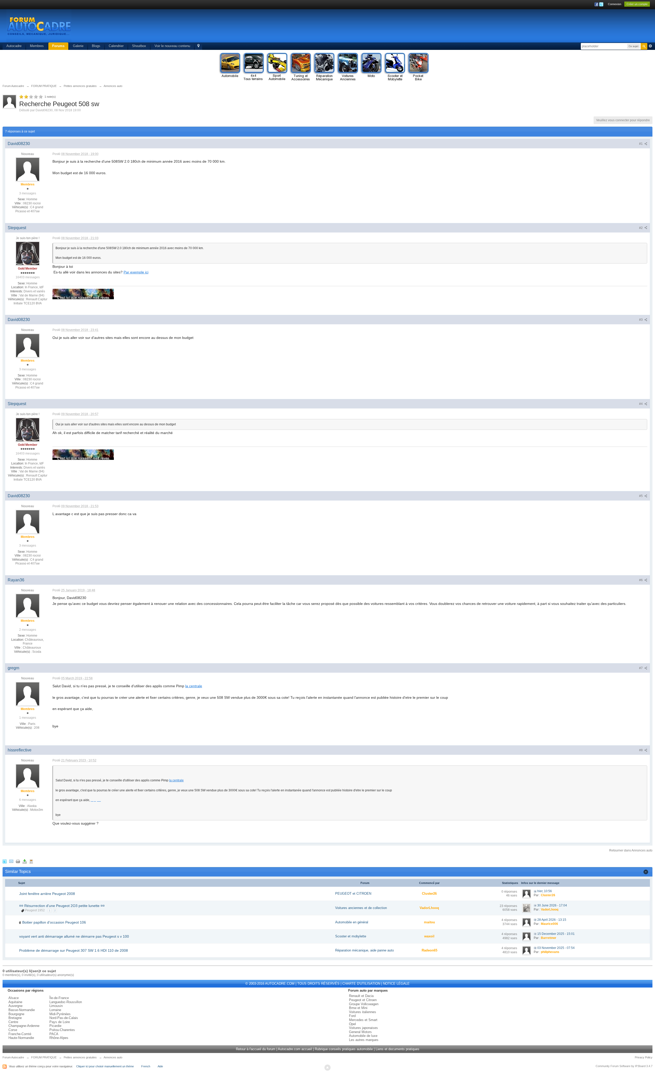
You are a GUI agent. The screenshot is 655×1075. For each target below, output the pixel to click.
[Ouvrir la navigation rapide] (198, 46)
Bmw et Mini (358, 1008)
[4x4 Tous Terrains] (253, 67)
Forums (58, 46)
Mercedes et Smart (363, 1020)
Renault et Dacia (361, 996)
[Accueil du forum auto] (38, 25)
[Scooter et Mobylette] (395, 67)
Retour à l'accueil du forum (255, 1049)
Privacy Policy (643, 1057)
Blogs (96, 46)
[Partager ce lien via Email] (11, 861)
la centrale (193, 686)
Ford (352, 1016)
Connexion (614, 4)
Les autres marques (363, 1040)
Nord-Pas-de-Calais (63, 1018)
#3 (641, 320)
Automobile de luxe (363, 1036)
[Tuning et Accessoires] (300, 67)
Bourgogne (16, 1014)
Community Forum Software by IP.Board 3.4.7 (624, 1066)
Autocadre (13, 46)
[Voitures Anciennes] (347, 67)
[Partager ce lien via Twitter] (5, 861)
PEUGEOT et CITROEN (353, 893)
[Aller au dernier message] (535, 891)
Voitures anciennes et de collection (361, 908)
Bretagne (15, 1018)
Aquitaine (15, 1002)
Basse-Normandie (21, 1010)
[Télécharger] (25, 861)
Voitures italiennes (362, 1012)
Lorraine (55, 1010)
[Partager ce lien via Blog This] (31, 861)
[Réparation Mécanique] (324, 67)
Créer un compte (637, 4)
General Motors (360, 1032)
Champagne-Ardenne (23, 1026)
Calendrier (116, 46)
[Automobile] (230, 67)
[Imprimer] (18, 861)
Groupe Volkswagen (363, 1004)
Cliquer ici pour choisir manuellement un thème (105, 1066)
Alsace (13, 998)
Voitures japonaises (363, 1028)
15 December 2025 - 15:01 (556, 934)
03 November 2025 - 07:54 (556, 948)
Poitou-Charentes (62, 1030)
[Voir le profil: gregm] (28, 693)
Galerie (78, 46)
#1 (641, 144)
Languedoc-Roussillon (65, 1002)
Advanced (650, 46)
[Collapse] (645, 872)
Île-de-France (59, 998)
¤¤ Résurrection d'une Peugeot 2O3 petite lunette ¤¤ (62, 906)
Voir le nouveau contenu (172, 46)
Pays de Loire (59, 1022)
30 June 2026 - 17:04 (552, 905)
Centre (13, 1022)
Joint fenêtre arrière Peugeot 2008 (47, 894)
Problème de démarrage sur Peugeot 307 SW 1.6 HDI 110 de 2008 (73, 950)
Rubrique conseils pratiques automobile (344, 1049)
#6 (641, 580)
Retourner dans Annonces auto (630, 850)
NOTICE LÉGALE (396, 983)
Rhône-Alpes (58, 1038)
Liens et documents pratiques (397, 1049)
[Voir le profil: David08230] (28, 169)
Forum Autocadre (13, 1057)
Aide (160, 1066)
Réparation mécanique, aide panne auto (364, 950)
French (145, 1066)
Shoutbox (139, 46)
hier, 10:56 (544, 891)
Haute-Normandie (21, 1038)
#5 (641, 496)
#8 (641, 750)
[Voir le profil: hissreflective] (28, 776)
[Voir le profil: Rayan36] (28, 605)
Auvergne (15, 1006)
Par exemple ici (136, 272)
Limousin (56, 1006)
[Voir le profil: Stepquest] (28, 253)
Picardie (55, 1026)
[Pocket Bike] (418, 67)
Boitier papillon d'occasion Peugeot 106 (54, 922)
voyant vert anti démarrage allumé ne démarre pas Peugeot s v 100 (74, 936)
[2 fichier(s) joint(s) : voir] (20, 922)
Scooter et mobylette (350, 936)
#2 (641, 228)
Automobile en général (351, 922)
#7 (641, 668)
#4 (641, 404)
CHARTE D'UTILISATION (361, 983)
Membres (37, 46)
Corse (12, 1030)
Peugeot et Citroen (363, 1000)
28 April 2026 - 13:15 (551, 920)
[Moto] (371, 67)
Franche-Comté (19, 1034)
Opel (352, 1024)
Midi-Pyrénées (60, 1014)
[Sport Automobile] (277, 67)
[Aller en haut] (327, 1068)
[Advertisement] (554, 26)
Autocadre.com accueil (295, 1049)
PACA (53, 1034)
